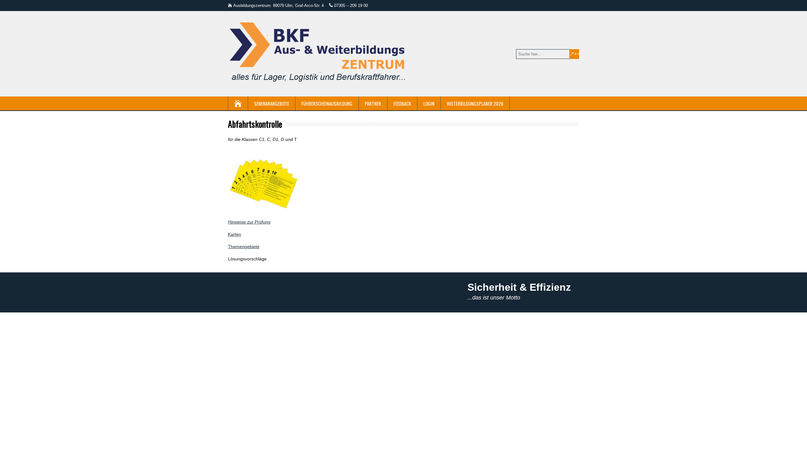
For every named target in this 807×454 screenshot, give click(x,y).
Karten (234, 234)
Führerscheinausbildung (326, 103)
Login (428, 103)
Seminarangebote (271, 103)
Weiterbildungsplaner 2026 (475, 103)
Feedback (402, 103)
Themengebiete (243, 246)
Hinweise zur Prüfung (249, 221)
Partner (373, 103)
